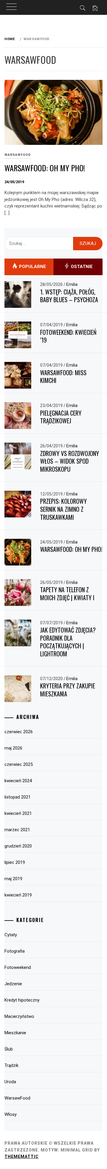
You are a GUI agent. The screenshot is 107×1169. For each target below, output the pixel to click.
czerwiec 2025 (18, 764)
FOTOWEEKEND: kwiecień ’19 (68, 336)
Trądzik (11, 1065)
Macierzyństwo (19, 1016)
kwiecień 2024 (18, 780)
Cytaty (10, 934)
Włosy (10, 1114)
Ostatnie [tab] (81, 266)
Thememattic (21, 1156)
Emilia (72, 284)
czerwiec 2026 (18, 731)
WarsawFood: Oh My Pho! (44, 168)
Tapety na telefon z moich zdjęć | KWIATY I (67, 593)
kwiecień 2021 (18, 813)
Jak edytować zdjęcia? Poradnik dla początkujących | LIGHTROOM (68, 641)
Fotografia (14, 951)
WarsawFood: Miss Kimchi (63, 376)
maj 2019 (13, 878)
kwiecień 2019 (18, 895)
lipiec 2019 (14, 862)
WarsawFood (17, 155)
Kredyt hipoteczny (22, 1000)
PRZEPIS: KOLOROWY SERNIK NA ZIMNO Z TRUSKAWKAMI (63, 509)
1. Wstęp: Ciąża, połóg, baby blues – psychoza (69, 295)
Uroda (10, 1081)
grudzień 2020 (18, 846)
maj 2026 (13, 748)
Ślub (8, 1049)
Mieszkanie (15, 1032)
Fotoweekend (17, 967)
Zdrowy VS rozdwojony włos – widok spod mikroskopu (69, 461)
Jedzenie (13, 983)
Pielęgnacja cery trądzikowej (60, 416)
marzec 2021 (17, 829)
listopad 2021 (17, 797)
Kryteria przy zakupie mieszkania (67, 689)
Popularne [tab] (32, 266)
